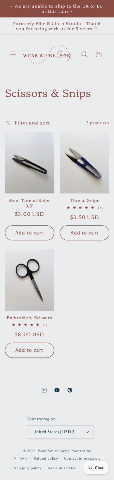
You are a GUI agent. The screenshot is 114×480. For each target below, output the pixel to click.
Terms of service (61, 468)
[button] (13, 54)
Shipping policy (27, 468)
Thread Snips (84, 200)
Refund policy (46, 458)
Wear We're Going (54, 451)
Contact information (82, 458)
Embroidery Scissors (29, 317)
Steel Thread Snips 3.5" (29, 203)
